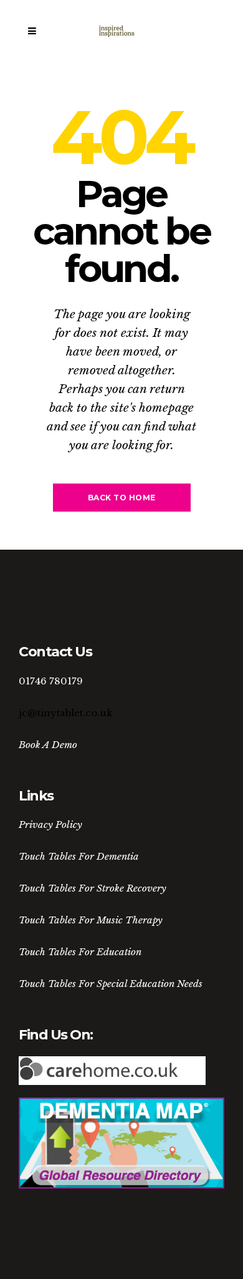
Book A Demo (48, 745)
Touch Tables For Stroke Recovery (92, 888)
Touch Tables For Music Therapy (91, 920)
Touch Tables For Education (80, 952)
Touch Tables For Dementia (79, 856)
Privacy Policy (50, 824)
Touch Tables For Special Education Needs (110, 984)
